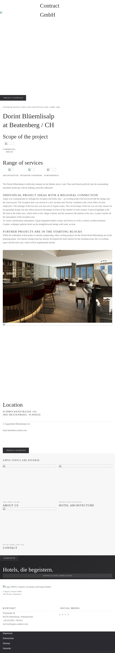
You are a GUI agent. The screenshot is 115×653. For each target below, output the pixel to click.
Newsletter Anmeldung (58, 576)
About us (11, 505)
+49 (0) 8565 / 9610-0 (12, 620)
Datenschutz (8, 638)
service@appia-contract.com (15, 624)
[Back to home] (57, 5)
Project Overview (13, 98)
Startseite (9, 558)
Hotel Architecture (76, 505)
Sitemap (6, 643)
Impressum (7, 633)
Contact (10, 547)
